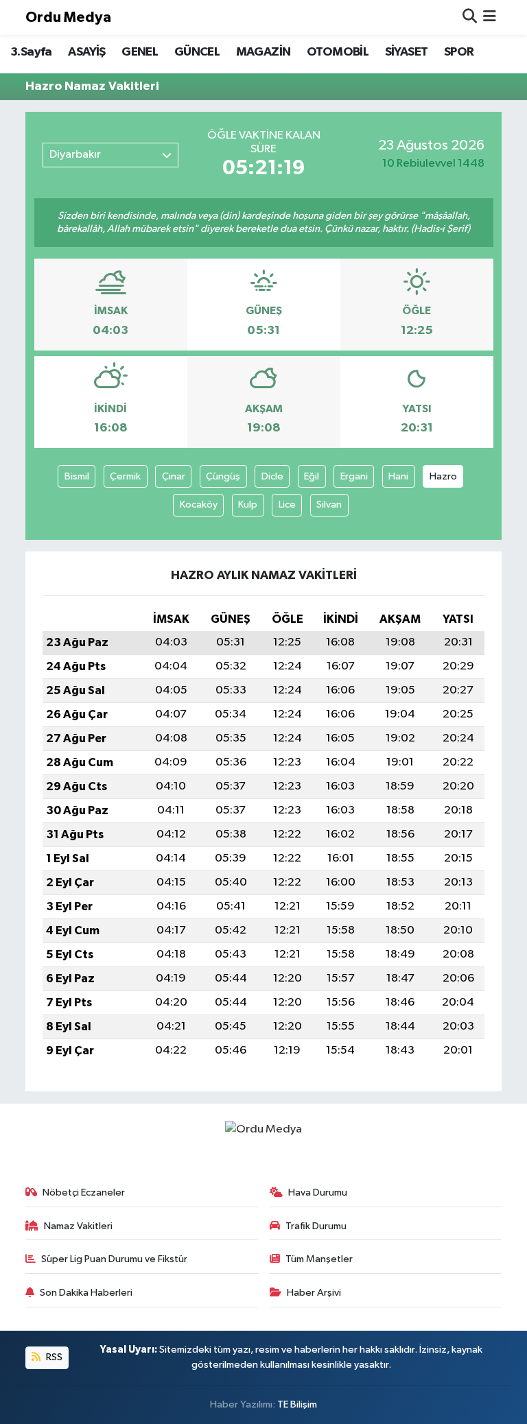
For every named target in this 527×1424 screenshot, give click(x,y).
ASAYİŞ (86, 52)
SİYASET (406, 52)
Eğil (311, 476)
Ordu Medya (68, 17)
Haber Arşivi (314, 1292)
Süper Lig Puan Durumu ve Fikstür (114, 1259)
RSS (53, 1357)
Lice (287, 504)
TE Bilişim (297, 1404)
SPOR (459, 52)
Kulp (247, 504)
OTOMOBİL (337, 52)
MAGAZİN (263, 52)
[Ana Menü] (489, 17)
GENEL (139, 52)
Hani (398, 476)
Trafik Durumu (316, 1226)
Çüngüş (223, 476)
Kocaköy (199, 504)
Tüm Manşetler (319, 1259)
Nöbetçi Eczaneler (84, 1192)
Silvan (329, 504)
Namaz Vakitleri (78, 1226)
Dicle (272, 476)
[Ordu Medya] (263, 1129)
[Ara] (469, 17)
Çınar (173, 476)
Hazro (443, 476)
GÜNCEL (197, 52)
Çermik (125, 476)
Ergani (354, 476)
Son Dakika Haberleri (86, 1292)
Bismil (77, 476)
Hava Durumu (317, 1192)
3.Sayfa (31, 52)
